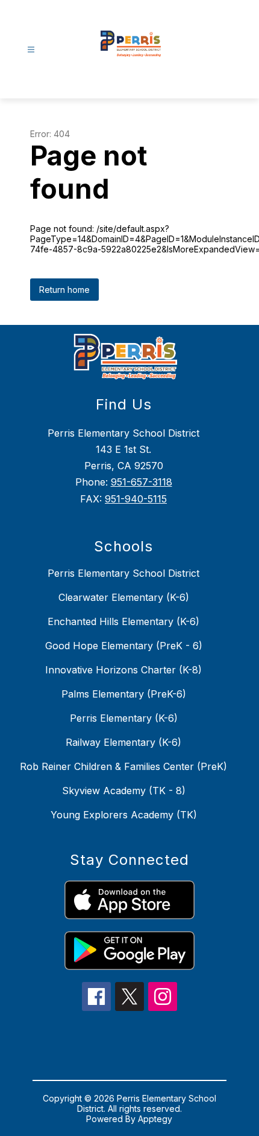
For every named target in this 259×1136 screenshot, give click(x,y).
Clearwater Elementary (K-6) (123, 597)
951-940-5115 (136, 499)
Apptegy (155, 1119)
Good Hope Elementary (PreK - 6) (123, 646)
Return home (64, 289)
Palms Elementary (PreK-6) (123, 694)
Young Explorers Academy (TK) (124, 815)
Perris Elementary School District (123, 573)
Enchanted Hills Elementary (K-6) (123, 621)
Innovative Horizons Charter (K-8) (123, 670)
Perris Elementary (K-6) (124, 718)
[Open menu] (31, 50)
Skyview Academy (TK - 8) (124, 791)
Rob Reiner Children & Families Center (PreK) (123, 766)
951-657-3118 (141, 482)
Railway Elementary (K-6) (123, 742)
